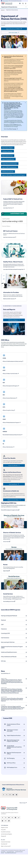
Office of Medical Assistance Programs (11, 422)
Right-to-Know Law (5, 846)
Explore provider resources (9, 298)
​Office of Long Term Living (8, 410)
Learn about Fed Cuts (7, 207)
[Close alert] (25, 56)
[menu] (25, 3)
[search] (23, 3)
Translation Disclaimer (19, 851)
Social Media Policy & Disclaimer (10, 852)
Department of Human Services (9, 7)
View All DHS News (5, 673)
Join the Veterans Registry (6, 834)
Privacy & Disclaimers (10, 851)
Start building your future (9, 601)
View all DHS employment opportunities (10, 509)
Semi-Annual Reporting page (10, 128)
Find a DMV (3, 829)
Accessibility (3, 851)
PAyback (3, 836)
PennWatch (3, 844)
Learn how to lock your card (9, 237)
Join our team (6, 541)
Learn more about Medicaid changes (11, 79)
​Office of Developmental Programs (10, 385)
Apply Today (6, 570)
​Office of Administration (8, 447)
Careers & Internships (5, 841)
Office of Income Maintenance (9, 398)
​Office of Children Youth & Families (10, 373)
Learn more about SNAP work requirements (13, 71)
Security (2, 852)
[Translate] (20, 3)
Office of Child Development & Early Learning (12, 361)
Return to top (22, 802)
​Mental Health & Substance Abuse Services (12, 434)
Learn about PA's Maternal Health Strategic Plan (13, 269)
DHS (17, 96)
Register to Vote (4, 827)
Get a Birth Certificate (5, 831)
